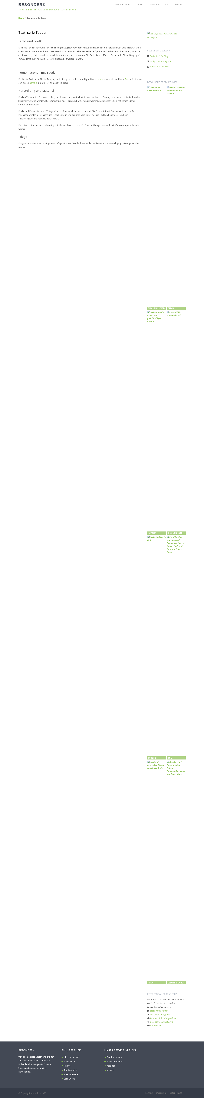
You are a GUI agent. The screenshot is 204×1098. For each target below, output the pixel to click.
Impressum (161, 1092)
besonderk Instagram (160, 1014)
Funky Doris (69, 1061)
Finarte (67, 1065)
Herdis (100, 79)
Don (127, 79)
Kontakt (179, 4)
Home (21, 18)
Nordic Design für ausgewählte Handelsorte (47, 10)
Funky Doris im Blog (158, 56)
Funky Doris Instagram (160, 61)
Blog (167, 4)
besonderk (32, 4)
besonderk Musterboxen (161, 1021)
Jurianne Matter (71, 1074)
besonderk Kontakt (159, 1010)
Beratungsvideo (114, 1057)
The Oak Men (70, 1070)
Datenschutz (176, 1092)
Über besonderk (123, 4)
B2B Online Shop (115, 1061)
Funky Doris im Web (159, 66)
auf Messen (155, 1025)
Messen (110, 1070)
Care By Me (69, 1078)
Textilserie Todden (32, 32)
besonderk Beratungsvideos (163, 1018)
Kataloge (111, 1065)
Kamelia (33, 82)
